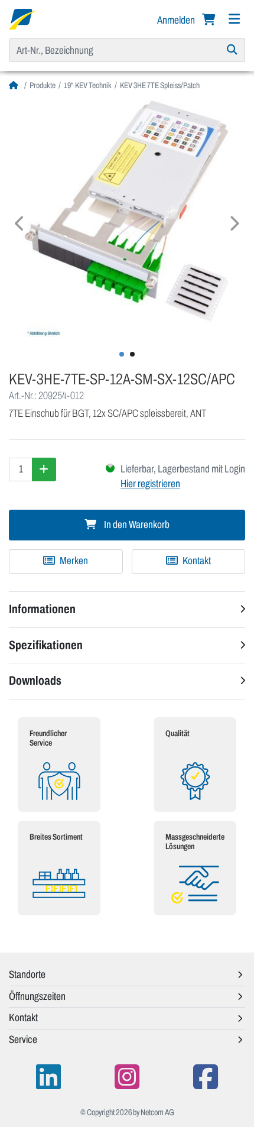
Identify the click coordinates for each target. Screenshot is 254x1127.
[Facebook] (205, 1077)
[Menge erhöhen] (44, 469)
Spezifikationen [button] (46, 645)
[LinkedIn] (48, 1077)
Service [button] (23, 1039)
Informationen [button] (42, 609)
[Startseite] (15, 85)
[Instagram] (127, 1077)
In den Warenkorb (136, 524)
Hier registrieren (150, 484)
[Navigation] (234, 19)
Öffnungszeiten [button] (37, 996)
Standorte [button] (27, 974)
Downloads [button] (35, 680)
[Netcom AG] (23, 18)
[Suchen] (232, 50)
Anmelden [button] (177, 20)
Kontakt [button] (23, 1018)
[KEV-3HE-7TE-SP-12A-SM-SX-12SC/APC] (127, 219)
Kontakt (196, 560)
